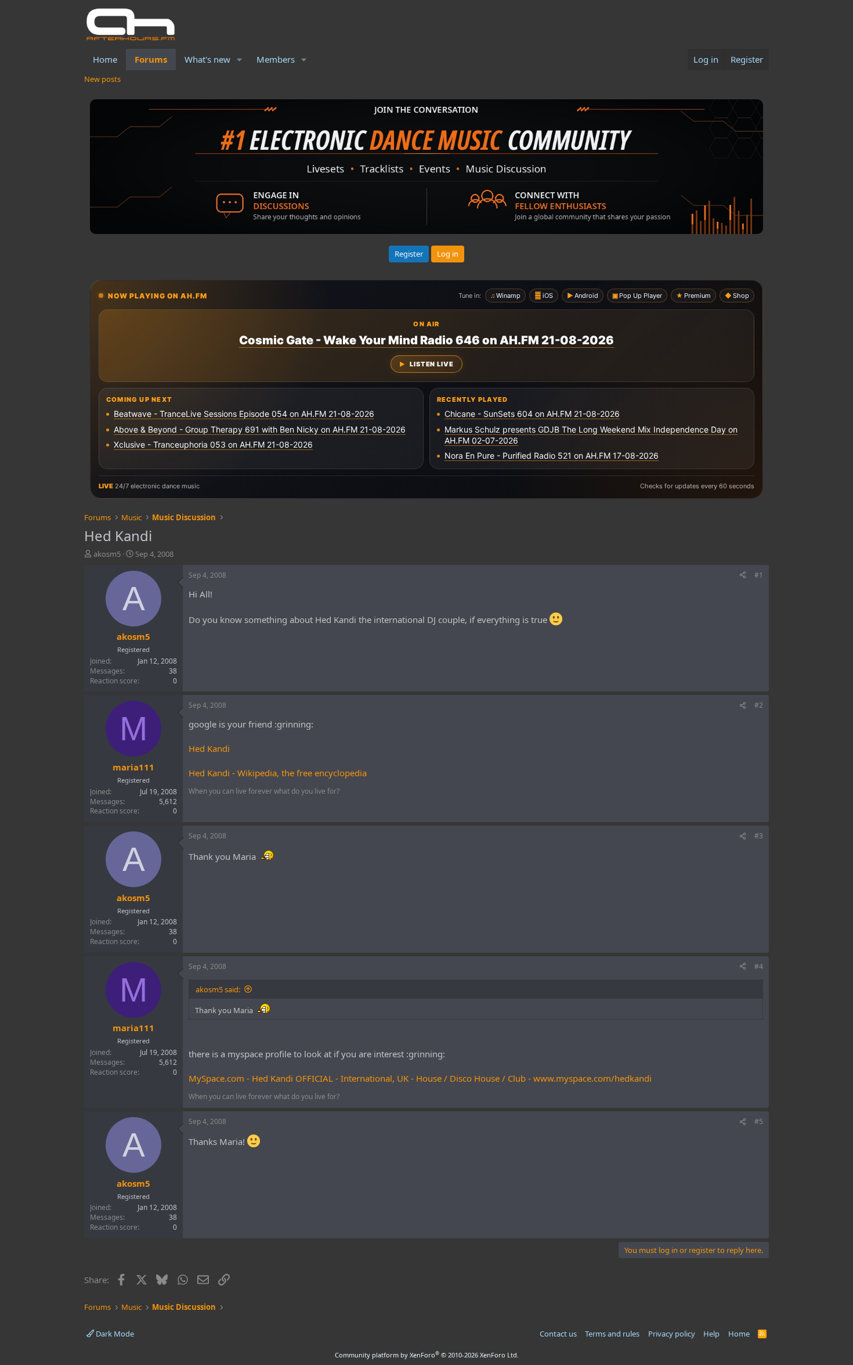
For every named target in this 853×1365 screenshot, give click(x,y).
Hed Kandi (209, 748)
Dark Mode (114, 1333)
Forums (151, 59)
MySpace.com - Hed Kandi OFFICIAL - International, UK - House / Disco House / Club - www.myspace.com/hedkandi (420, 1078)
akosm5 (107, 554)
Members (275, 59)
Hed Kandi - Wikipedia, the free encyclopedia (278, 773)
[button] (240, 59)
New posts (102, 79)
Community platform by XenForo (427, 1354)
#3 (758, 836)
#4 (758, 966)
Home (105, 59)
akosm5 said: (218, 989)
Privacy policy (671, 1333)
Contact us (558, 1333)
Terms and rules (612, 1333)
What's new (207, 59)
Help (711, 1333)
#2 (758, 705)
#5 (758, 1121)
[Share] (742, 575)
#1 (758, 575)
